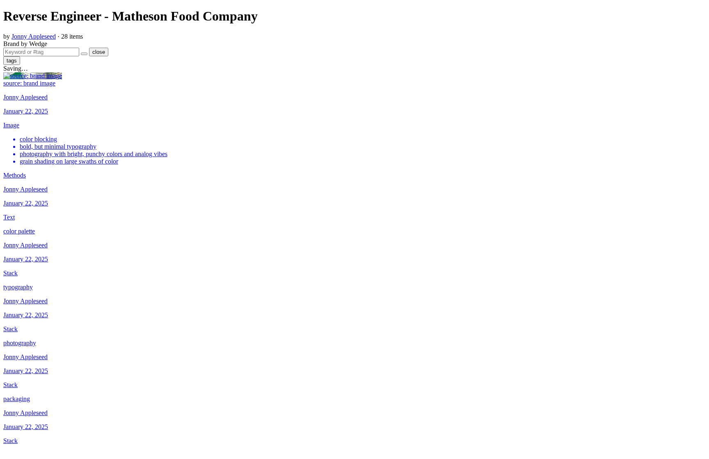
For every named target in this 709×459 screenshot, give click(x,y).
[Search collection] (84, 54)
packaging (16, 398)
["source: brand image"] (32, 75)
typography (18, 287)
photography (19, 342)
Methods (14, 175)
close (98, 52)
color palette (19, 231)
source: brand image (29, 83)
